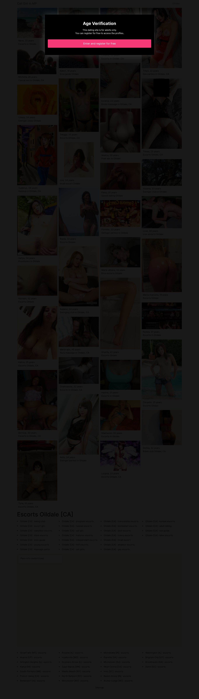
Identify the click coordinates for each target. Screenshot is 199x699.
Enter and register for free (99, 43)
